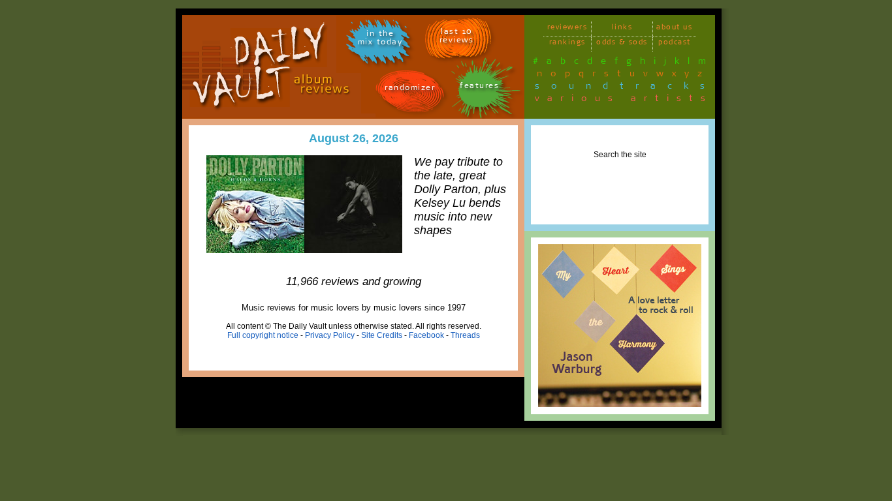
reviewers (567, 29)
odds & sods (622, 44)
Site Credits (381, 335)
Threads (465, 335)
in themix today (380, 40)
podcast (674, 44)
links (622, 29)
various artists (624, 100)
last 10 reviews (456, 38)
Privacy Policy (330, 335)
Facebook (426, 335)
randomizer (410, 89)
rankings (567, 44)
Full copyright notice (262, 335)
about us (674, 29)
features (479, 87)
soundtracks (625, 88)
